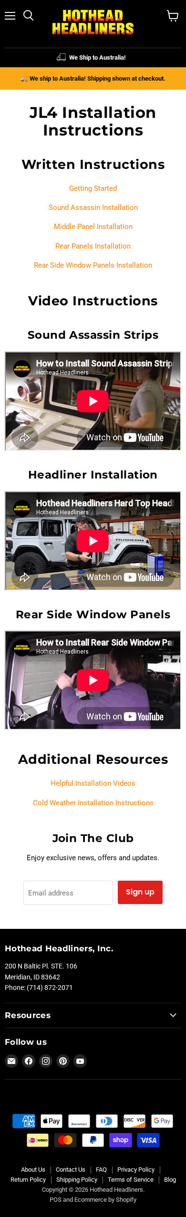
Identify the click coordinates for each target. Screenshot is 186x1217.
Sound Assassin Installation (93, 207)
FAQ (101, 1169)
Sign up (140, 891)
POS (56, 1199)
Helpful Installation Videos (93, 783)
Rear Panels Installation (93, 246)
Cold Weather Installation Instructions (93, 803)
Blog (170, 1179)
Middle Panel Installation (93, 226)
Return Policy (28, 1179)
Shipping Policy (76, 1179)
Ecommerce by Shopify (105, 1199)
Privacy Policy (136, 1169)
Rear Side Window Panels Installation (93, 265)
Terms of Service (131, 1179)
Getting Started (93, 188)
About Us (33, 1169)
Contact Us (70, 1169)
